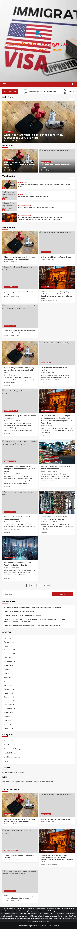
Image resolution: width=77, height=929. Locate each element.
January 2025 (8, 693)
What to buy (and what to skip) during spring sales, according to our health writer (20, 164)
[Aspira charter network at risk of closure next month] (20, 502)
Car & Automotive (46, 461)
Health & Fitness (9, 135)
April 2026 (7, 638)
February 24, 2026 (52, 521)
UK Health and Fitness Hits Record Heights (28, 138)
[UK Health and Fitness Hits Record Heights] (38, 122)
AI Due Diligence (14, 782)
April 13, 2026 (14, 140)
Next (48, 585)
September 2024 (10, 709)
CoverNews (45, 926)
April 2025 (7, 681)
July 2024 (7, 716)
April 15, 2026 (14, 170)
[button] (4, 84)
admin (7, 140)
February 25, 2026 (15, 521)
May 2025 (7, 677)
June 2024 (7, 720)
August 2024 (8, 712)
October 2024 (9, 705)
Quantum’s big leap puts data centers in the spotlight (36, 196)
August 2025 (8, 665)
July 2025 (7, 669)
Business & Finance (23, 215)
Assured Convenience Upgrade (13, 772)
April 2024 (7, 724)
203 (45, 585)
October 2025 (9, 658)
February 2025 (9, 689)
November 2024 (9, 701)
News (6, 761)
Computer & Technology (24, 194)
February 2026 (9, 642)
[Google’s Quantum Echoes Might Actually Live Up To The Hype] (57, 502)
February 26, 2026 (52, 300)
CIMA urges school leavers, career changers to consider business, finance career (19, 468)
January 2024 (8, 728)
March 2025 (8, 685)
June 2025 (7, 673)
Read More (7, 385)
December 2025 (9, 650)
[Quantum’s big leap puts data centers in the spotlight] (9, 195)
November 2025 (9, 654)
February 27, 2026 (15, 296)
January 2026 (8, 646)
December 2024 (9, 697)
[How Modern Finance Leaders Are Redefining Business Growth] (20, 548)
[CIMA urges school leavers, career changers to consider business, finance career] (9, 217)
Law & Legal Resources (12, 757)
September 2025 (10, 661)
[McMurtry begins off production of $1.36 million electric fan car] (57, 452)
